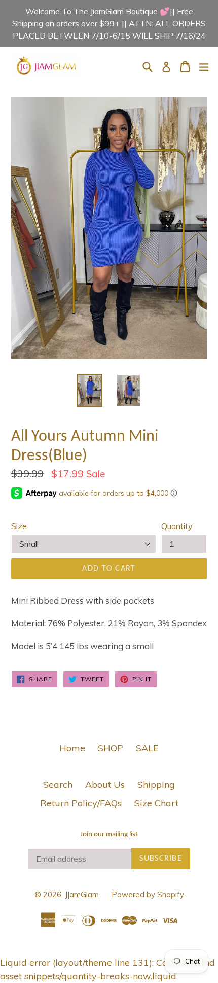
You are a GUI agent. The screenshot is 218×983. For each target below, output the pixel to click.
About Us (105, 784)
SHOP (110, 748)
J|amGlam (82, 894)
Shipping (156, 784)
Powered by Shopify (148, 894)
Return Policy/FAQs (81, 803)
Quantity (177, 526)
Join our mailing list (109, 834)
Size (19, 526)
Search (57, 784)
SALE (147, 748)
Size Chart (156, 803)
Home (72, 748)
